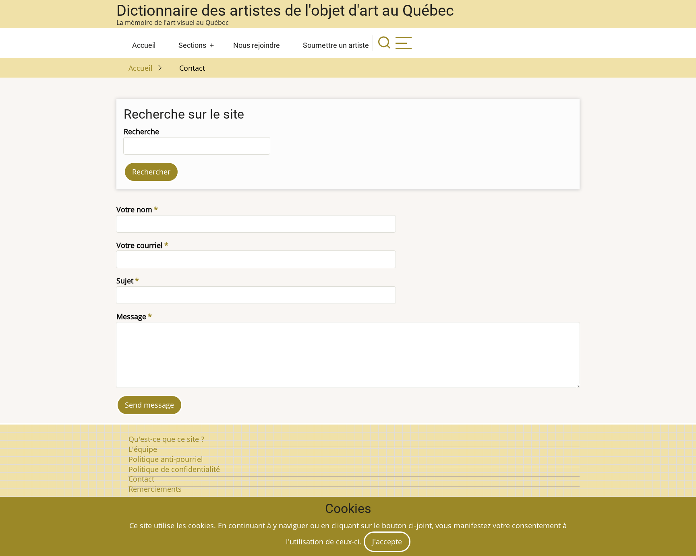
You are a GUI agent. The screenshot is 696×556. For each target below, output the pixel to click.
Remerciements (155, 489)
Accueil (143, 45)
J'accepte (387, 541)
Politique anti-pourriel (165, 459)
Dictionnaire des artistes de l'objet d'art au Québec (285, 10)
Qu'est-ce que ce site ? (166, 439)
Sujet (124, 280)
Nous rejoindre (256, 45)
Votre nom (134, 209)
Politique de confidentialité (174, 469)
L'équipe (142, 449)
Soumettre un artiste (336, 45)
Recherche (141, 131)
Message (131, 316)
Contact (141, 479)
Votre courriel (139, 245)
